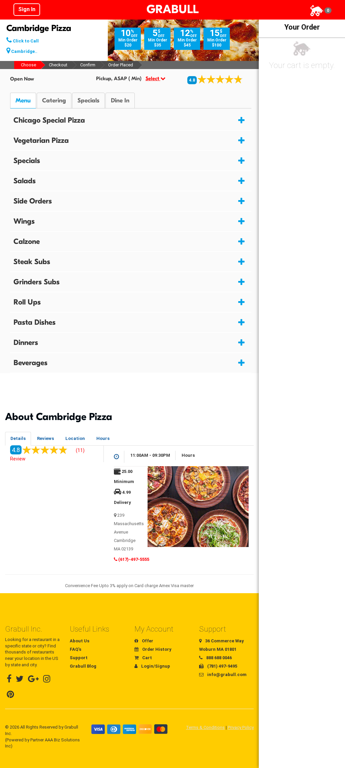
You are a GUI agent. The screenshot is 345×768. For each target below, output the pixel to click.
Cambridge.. (23, 51)
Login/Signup (155, 666)
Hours (102, 438)
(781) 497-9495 (221, 666)
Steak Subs (31, 261)
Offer (147, 640)
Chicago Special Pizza (49, 120)
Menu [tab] (23, 100)
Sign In (26, 9)
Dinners (25, 342)
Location (75, 438)
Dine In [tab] (120, 100)
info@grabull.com (226, 674)
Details (18, 438)
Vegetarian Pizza (41, 140)
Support (79, 657)
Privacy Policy (241, 727)
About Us (79, 640)
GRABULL (172, 9)
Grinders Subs (36, 282)
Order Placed (120, 64)
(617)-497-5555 (133, 559)
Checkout (58, 64)
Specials (26, 160)
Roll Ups (27, 302)
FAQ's (75, 649)
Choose (28, 64)
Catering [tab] (54, 100)
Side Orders (32, 201)
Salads (24, 181)
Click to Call (25, 40)
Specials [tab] (88, 100)
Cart (146, 657)
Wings (24, 221)
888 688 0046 (218, 657)
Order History (156, 649)
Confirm (87, 64)
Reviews (45, 438)
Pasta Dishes (34, 322)
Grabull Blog (83, 666)
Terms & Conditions (205, 727)
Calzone (26, 241)
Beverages (30, 362)
